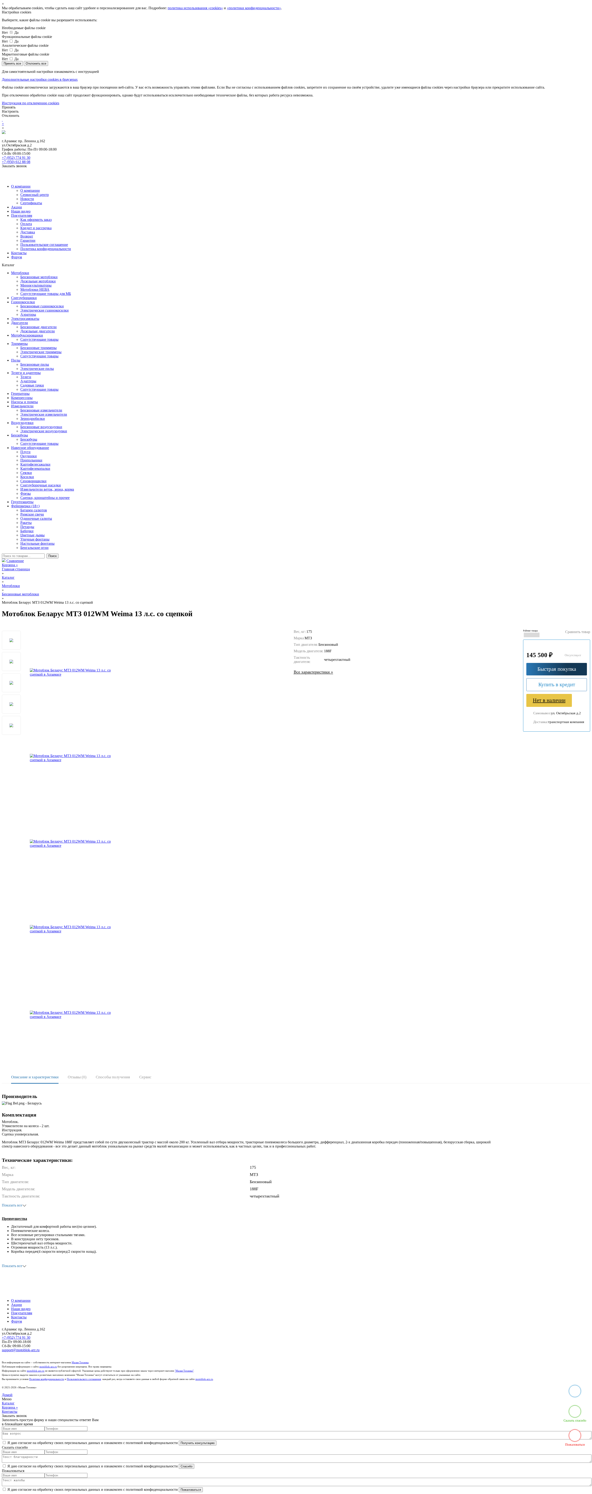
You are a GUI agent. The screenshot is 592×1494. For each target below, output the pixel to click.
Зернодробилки (32, 419)
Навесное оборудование (30, 448)
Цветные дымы (32, 535)
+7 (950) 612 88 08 (16, 162)
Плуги (25, 452)
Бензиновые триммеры (38, 348)
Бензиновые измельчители (41, 410)
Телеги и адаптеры (26, 373)
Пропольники (31, 460)
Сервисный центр (34, 195)
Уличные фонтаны (34, 539)
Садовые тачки (32, 385)
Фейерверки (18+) (25, 506)
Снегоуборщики (24, 298)
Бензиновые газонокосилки (42, 306)
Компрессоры (22, 398)
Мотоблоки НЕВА (34, 289)
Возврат (26, 236)
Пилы (15, 360)
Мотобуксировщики (27, 335)
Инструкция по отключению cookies (30, 103)
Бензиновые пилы (34, 364)
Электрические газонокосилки (44, 310)
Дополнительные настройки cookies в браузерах (40, 79)
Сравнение (15, 561)
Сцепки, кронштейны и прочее (45, 498)
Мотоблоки (20, 273)
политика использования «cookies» (195, 8)
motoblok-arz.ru (48, 1366)
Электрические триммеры (41, 352)
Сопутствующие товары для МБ (45, 294)
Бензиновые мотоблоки (39, 277)
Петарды (27, 527)
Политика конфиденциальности (45, 249)
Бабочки (27, 531)
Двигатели (19, 323)
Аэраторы (28, 314)
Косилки (27, 477)
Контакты (19, 253)
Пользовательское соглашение (44, 245)
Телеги (25, 377)
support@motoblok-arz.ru (21, 1350)
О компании (21, 186)
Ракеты (26, 523)
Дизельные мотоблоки (38, 281)
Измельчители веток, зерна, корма (47, 489)
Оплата (26, 224)
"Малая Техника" (184, 1371)
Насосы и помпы (24, 402)
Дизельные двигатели (37, 331)
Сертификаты (31, 203)
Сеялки (26, 473)
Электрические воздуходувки (43, 431)
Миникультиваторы (36, 285)
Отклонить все (36, 63)
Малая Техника (80, 1362)
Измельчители (22, 406)
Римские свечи (32, 514)
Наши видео (21, 211)
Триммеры (19, 344)
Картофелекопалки (35, 468)
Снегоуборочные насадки (40, 485)
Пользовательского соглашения (84, 1379)
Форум (16, 257)
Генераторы (20, 394)
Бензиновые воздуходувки (41, 427)
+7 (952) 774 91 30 (16, 158)
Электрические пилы (37, 369)
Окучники (28, 456)
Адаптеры (28, 381)
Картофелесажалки (35, 464)
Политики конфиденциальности (46, 1379)
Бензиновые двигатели (38, 327)
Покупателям (21, 215)
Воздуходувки (22, 423)
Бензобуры (19, 435)
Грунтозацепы (22, 502)
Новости (27, 199)
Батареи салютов (33, 510)
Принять (8, 107)
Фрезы (25, 493)
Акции (16, 207)
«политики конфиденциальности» (254, 8)
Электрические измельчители (43, 414)
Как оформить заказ (36, 220)
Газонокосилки (23, 302)
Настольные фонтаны (37, 543)
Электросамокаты (25, 319)
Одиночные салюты (36, 518)
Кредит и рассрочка (36, 228)
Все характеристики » (313, 672)
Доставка (27, 232)
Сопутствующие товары (39, 339)
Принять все (12, 63)
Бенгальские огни (34, 548)
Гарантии (27, 240)
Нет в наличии (549, 700)
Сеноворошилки (33, 481)
